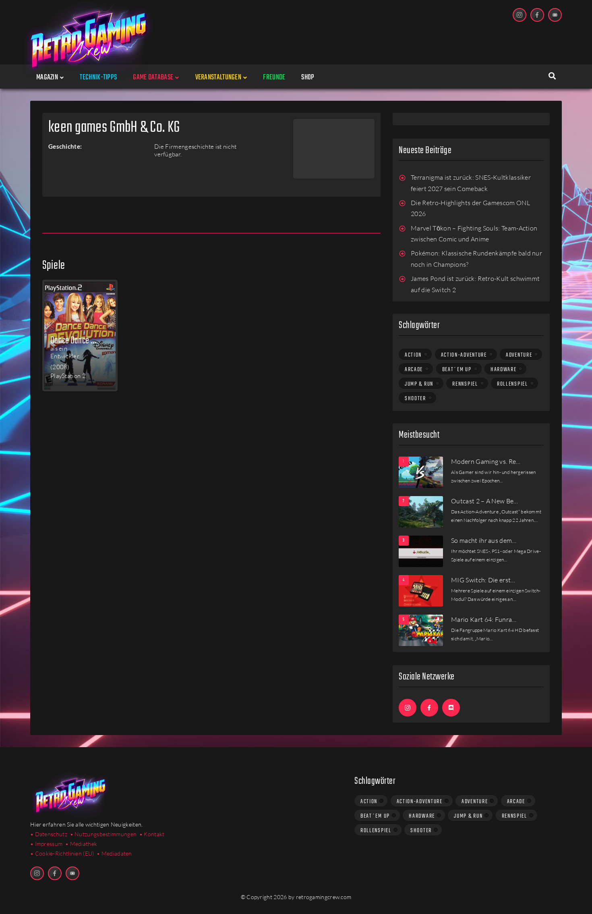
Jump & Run (419, 384)
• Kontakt (152, 834)
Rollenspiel (512, 384)
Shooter (415, 398)
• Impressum (46, 843)
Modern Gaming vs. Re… (486, 461)
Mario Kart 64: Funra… (484, 619)
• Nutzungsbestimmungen (103, 834)
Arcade (414, 369)
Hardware (504, 369)
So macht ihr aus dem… (484, 540)
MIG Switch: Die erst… (483, 580)
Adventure (519, 355)
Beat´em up (457, 369)
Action (413, 355)
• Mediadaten (114, 853)
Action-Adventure (464, 355)
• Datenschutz (48, 834)
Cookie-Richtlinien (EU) (64, 853)
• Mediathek (81, 843)
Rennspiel (465, 384)
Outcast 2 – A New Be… (484, 501)
